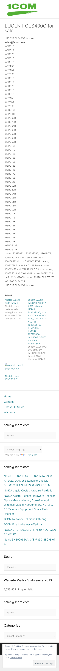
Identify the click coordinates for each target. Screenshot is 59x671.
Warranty (9, 412)
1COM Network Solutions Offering (25, 519)
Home (7, 396)
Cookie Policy (16, 657)
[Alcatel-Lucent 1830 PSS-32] (15, 369)
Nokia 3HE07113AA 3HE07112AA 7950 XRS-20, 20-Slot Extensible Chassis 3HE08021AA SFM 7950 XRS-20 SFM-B (28, 481)
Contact (9, 401)
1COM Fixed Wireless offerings (23, 524)
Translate (31, 455)
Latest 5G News (14, 407)
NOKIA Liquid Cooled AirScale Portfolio (28, 490)
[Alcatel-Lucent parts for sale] (16, 309)
